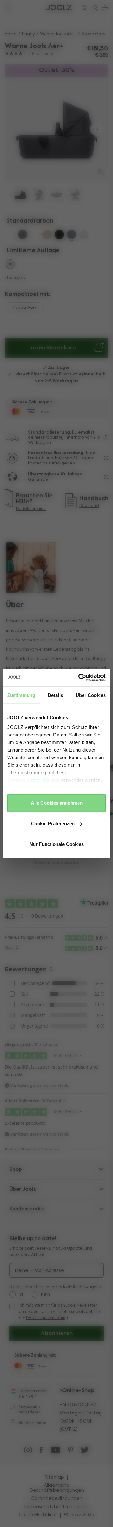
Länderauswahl (33, 1391)
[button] (16, 129)
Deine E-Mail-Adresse (39, 1270)
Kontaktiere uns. (31, 509)
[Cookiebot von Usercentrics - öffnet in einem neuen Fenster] (80, 678)
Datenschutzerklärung (33, 780)
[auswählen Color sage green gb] (34, 235)
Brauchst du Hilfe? (28, 8)
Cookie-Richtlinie (38, 1515)
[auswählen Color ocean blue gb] (83, 236)
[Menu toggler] (8, 8)
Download (89, 506)
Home (11, 34)
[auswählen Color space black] (59, 235)
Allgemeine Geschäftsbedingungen (56, 1488)
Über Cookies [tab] (91, 694)
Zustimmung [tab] (21, 694)
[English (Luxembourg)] (13, 1391)
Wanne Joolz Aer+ (58, 34)
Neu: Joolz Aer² (25, 8)
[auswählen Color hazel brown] (10, 265)
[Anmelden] (93, 8)
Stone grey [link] (93, 34)
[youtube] (55, 1451)
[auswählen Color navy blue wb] (10, 235)
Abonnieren (57, 1333)
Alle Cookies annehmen (57, 802)
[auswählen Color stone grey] (71, 235)
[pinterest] (70, 1451)
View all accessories (56, 862)
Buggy (28, 34)
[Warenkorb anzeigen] (104, 8)
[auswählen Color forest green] (22, 235)
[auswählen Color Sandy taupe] (47, 235)
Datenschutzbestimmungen (56, 1506)
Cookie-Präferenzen (53, 823)
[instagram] (28, 1451)
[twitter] (85, 1451)
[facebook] (41, 1451)
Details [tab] (55, 694)
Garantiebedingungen (57, 1498)
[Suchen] (83, 8)
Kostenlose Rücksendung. (56, 453)
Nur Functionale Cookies (57, 844)
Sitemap (54, 1477)
